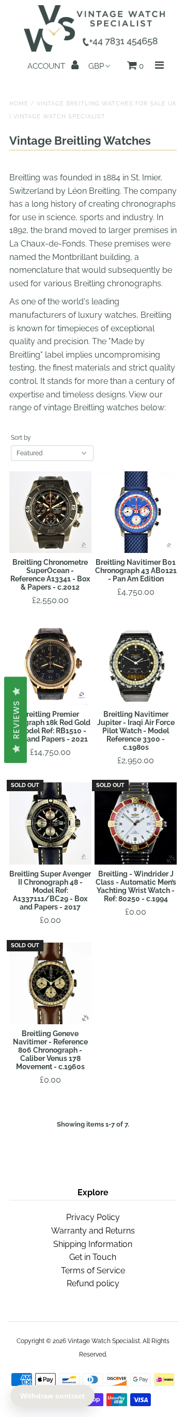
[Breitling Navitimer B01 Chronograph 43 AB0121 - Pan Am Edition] (136, 512)
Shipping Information (92, 1244)
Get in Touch (92, 1257)
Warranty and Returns (93, 1231)
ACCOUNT (47, 66)
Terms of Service (93, 1270)
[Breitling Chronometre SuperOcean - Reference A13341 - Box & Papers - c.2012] (50, 512)
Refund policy (93, 1283)
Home (18, 103)
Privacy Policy (93, 1217)
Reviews (16, 720)
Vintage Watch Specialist (104, 1341)
